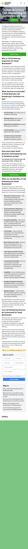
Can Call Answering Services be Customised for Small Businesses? (12, 408)
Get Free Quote (14, 175)
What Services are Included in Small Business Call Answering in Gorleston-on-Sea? (13, 394)
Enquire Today (14, 54)
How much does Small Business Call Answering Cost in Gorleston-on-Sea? (13, 400)
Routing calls (17, 130)
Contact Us (14, 20)
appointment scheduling (9, 105)
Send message (14, 379)
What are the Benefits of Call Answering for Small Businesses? (12, 404)
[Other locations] (20, 3)
